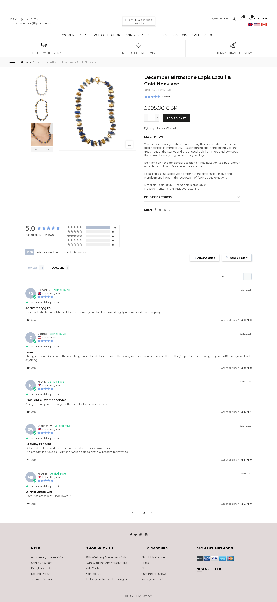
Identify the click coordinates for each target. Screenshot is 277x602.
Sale (196, 35)
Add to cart (176, 118)
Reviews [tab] (32, 267)
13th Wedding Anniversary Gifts (106, 563)
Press (145, 563)
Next (48, 149)
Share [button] (33, 320)
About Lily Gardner (153, 557)
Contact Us (93, 573)
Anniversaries (138, 35)
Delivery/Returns (158, 197)
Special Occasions (171, 35)
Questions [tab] (58, 267)
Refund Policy (40, 573)
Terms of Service (42, 579)
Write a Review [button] (239, 257)
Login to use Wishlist (162, 128)
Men (83, 35)
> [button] (151, 513)
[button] (243, 320)
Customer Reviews (153, 573)
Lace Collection (106, 35)
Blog (144, 568)
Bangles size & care (44, 568)
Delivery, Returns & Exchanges (106, 579)
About (209, 35)
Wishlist (243, 17)
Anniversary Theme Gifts (47, 557)
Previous (36, 149)
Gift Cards (92, 568)
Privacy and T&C (152, 579)
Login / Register (219, 18)
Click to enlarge (129, 144)
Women (68, 35)
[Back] (12, 62)
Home (28, 61)
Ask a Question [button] (206, 257)
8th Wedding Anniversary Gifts (106, 557)
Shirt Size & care (41, 563)
